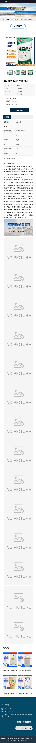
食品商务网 (16, 740)
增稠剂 (27, 19)
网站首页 (14, 19)
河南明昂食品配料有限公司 (22, 738)
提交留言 (25, 728)
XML (32, 738)
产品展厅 (21, 19)
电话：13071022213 (10, 711)
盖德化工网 (23, 740)
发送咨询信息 (19, 110)
